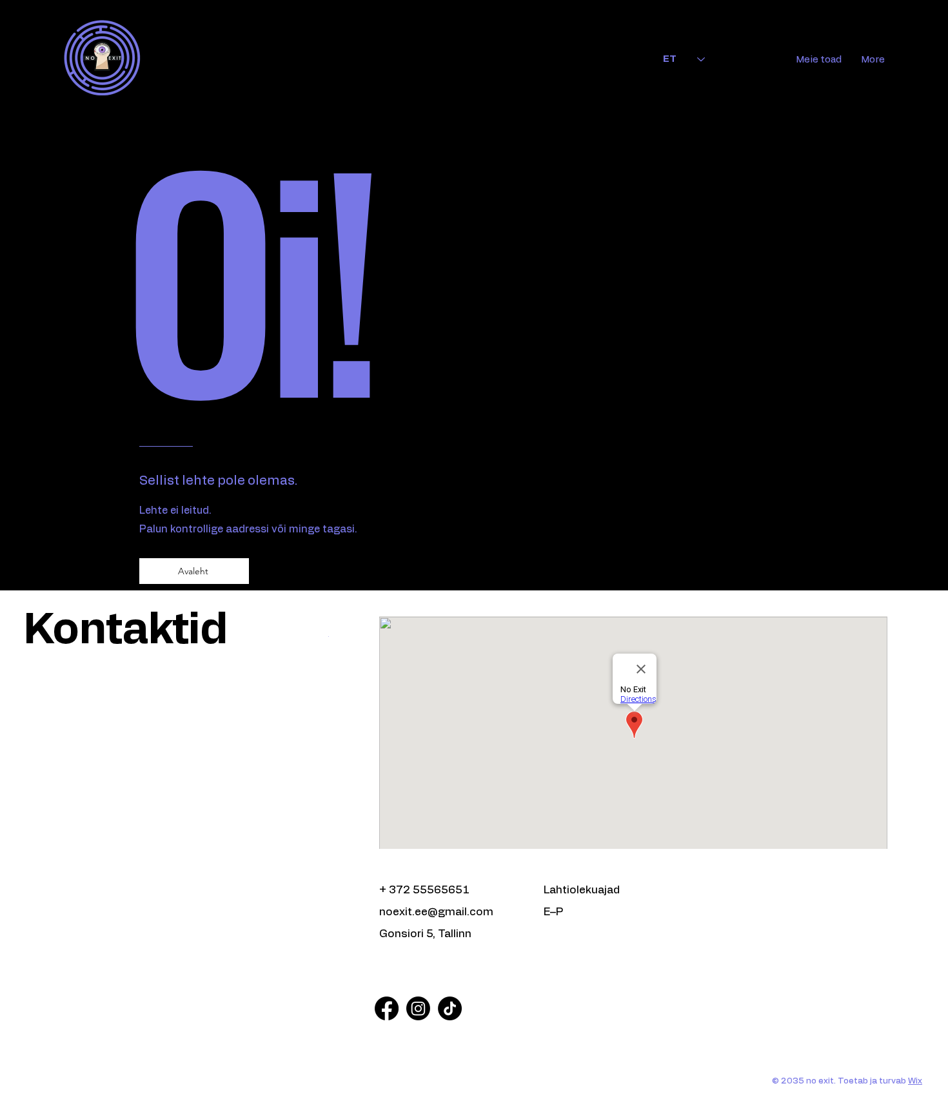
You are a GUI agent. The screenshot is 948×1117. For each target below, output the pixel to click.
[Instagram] (418, 1008)
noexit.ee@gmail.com (436, 911)
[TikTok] (450, 1008)
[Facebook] (387, 1008)
